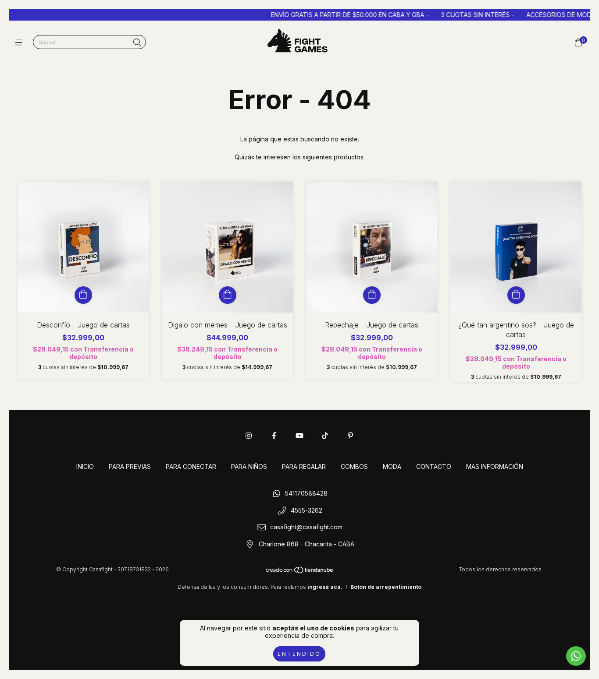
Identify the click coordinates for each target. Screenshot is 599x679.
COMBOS (354, 466)
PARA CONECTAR (191, 466)
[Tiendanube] (300, 571)
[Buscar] (137, 43)
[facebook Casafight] (274, 435)
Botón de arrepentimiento (385, 587)
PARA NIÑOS (249, 466)
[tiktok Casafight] (325, 435)
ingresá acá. (324, 587)
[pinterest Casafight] (350, 435)
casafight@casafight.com (306, 527)
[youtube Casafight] (299, 435)
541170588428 (306, 493)
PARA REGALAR (304, 466)
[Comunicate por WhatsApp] (576, 656)
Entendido (299, 654)
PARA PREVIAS (130, 466)
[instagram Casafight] (248, 435)
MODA (392, 466)
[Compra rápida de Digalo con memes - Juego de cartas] (227, 295)
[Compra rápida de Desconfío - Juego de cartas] (83, 295)
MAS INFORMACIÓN (494, 466)
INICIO (85, 466)
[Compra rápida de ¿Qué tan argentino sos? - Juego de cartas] (516, 295)
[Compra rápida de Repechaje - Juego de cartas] (372, 295)
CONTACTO (433, 466)
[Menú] (21, 42)
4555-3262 (306, 510)
